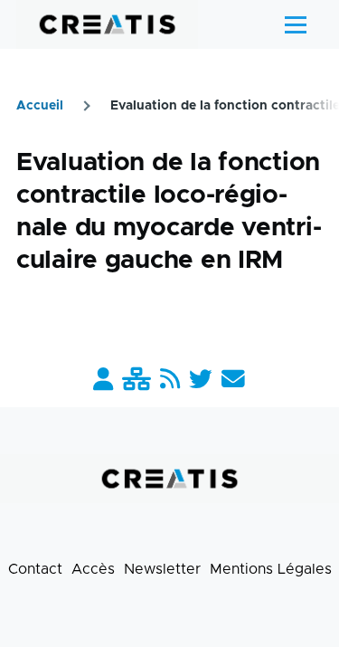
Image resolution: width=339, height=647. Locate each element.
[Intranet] (136, 380)
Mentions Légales (271, 569)
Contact (35, 569)
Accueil (39, 106)
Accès (93, 569)
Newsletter (162, 569)
